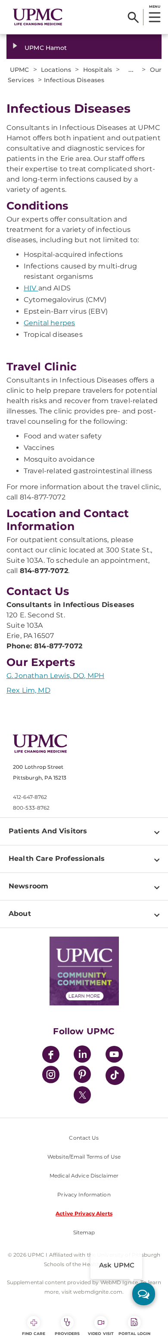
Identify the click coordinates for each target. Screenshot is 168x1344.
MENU (154, 6)
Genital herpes (49, 323)
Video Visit (101, 1333)
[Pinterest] (82, 1075)
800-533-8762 (31, 808)
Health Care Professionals (57, 858)
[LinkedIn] (82, 1055)
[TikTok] (115, 1075)
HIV (31, 288)
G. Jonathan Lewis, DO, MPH (55, 676)
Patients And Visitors (48, 831)
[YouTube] (114, 1055)
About (20, 913)
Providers (67, 1333)
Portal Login (134, 1333)
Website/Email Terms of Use (84, 1156)
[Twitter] (82, 1095)
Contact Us (84, 1137)
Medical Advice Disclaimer (84, 1175)
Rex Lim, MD (28, 690)
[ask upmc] (143, 1293)
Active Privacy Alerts (84, 1213)
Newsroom (28, 886)
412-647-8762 (30, 797)
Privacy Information (83, 1194)
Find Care (33, 1333)
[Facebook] (50, 1055)
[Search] (133, 17)
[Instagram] (50, 1075)
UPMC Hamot (46, 48)
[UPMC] (37, 17)
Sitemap (84, 1232)
